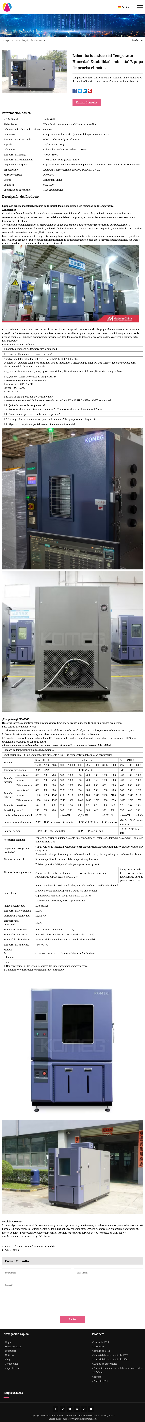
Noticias (9, 1355)
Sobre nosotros (13, 1346)
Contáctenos (11, 1363)
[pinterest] (69, 1409)
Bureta (97, 1376)
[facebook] (55, 1409)
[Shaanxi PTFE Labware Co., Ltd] (7, 7)
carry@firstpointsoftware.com (82, 1418)
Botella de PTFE (101, 1350)
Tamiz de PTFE (101, 1342)
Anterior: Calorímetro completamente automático (29, 1246)
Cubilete (98, 1372)
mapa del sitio (12, 1368)
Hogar (7, 40)
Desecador (99, 1346)
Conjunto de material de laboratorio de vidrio (118, 1368)
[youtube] (91, 1409)
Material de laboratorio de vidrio (111, 1359)
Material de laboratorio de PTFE (110, 1355)
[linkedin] (77, 1409)
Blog (7, 1359)
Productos (17, 40)
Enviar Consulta (86, 102)
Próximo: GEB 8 (10, 1250)
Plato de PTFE (100, 1381)
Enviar (72, 1319)
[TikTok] (84, 1409)
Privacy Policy (108, 1415)
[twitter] (62, 1409)
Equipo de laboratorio (34, 40)
